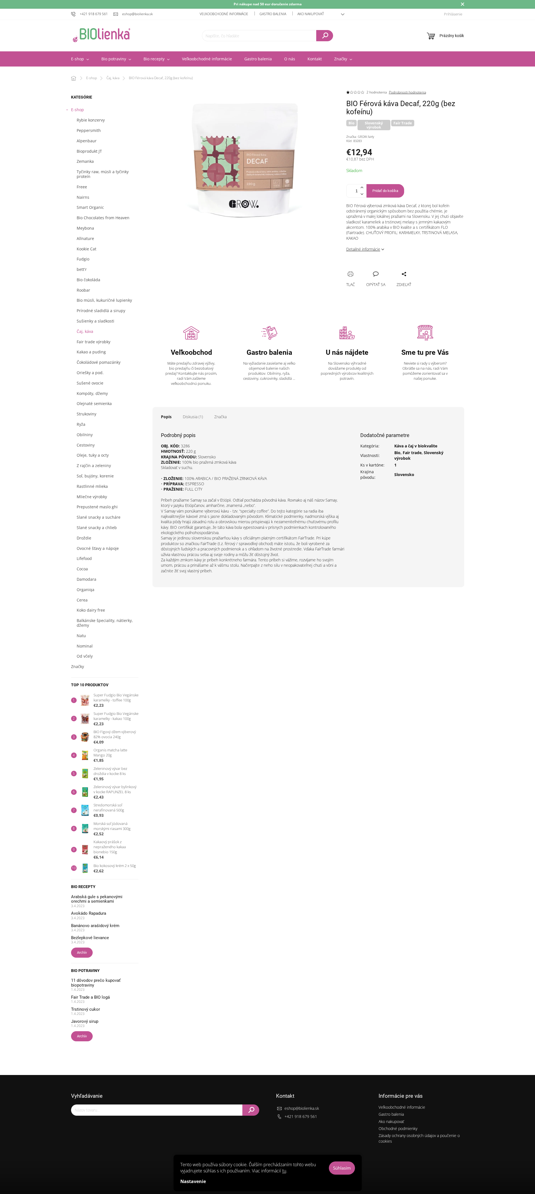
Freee (82, 186)
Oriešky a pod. (90, 372)
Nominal (85, 646)
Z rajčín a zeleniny (94, 465)
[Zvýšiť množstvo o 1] (362, 187)
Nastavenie (193, 1181)
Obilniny (85, 434)
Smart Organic (90, 207)
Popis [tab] (166, 416)
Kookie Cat (86, 248)
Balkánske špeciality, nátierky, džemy (105, 623)
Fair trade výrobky (93, 341)
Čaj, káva (85, 331)
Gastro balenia (272, 14)
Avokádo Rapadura (88, 913)
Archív (82, 952)
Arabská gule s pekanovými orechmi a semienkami (96, 899)
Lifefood (84, 558)
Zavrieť (388, 267)
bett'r (82, 269)
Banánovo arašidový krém (95, 925)
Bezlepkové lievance (90, 937)
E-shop (77, 109)
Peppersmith (89, 130)
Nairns (83, 197)
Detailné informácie (363, 249)
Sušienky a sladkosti (95, 321)
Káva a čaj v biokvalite (415, 446)
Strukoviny (86, 414)
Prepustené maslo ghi (97, 506)
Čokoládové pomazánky (98, 362)
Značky (77, 666)
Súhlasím (342, 1168)
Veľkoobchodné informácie (224, 14)
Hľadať (324, 35)
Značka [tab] (220, 416)
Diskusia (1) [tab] (193, 416)
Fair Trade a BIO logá (90, 997)
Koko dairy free (91, 610)
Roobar (83, 290)
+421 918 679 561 (300, 1116)
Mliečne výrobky (92, 496)
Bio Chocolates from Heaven (103, 217)
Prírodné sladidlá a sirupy (101, 310)
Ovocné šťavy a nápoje (98, 548)
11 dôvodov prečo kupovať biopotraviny (95, 982)
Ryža (81, 424)
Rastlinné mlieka (92, 486)
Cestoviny (86, 445)
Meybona (85, 228)
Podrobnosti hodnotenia (407, 92)
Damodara (86, 579)
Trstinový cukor (85, 1009)
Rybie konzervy (91, 120)
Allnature (85, 238)
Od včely (85, 656)
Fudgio (83, 259)
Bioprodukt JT (89, 151)
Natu (81, 635)
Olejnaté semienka (94, 403)
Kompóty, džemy (92, 393)
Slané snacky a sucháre (98, 517)
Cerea (82, 600)
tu (284, 1171)
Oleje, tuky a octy (93, 455)
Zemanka (85, 161)
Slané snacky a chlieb (97, 527)
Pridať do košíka (385, 191)
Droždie (84, 538)
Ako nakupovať (310, 14)
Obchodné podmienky (398, 1128)
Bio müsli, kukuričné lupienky (104, 300)
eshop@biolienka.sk (301, 1108)
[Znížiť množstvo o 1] (362, 194)
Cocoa (82, 568)
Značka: (360, 136)
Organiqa (85, 589)
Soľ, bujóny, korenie (95, 476)
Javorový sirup (84, 1021)
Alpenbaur (87, 140)
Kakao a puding (91, 351)
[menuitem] (80, 59)
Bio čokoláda (88, 279)
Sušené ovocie (90, 383)
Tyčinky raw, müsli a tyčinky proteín (103, 174)
